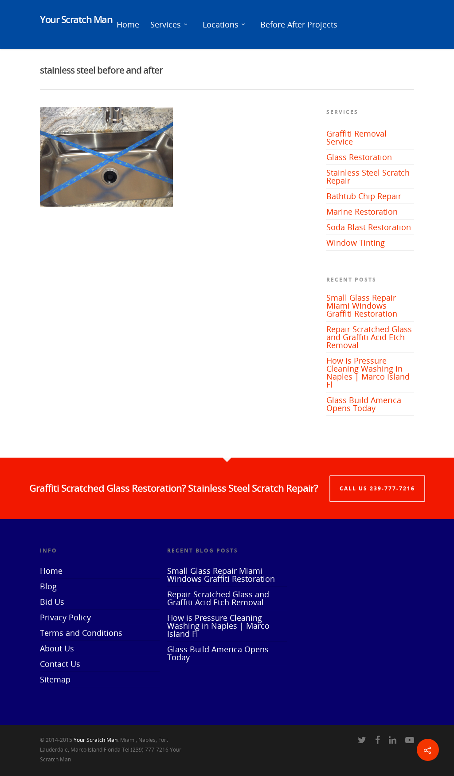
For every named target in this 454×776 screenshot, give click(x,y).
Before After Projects (298, 24)
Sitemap (55, 679)
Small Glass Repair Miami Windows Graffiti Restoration (361, 305)
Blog (48, 586)
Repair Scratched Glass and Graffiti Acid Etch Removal (369, 337)
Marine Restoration (362, 211)
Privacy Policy (65, 617)
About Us (57, 648)
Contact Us (60, 663)
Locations (221, 24)
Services (165, 24)
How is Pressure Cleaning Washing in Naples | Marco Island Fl (368, 372)
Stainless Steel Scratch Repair (368, 176)
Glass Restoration (359, 157)
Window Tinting (355, 242)
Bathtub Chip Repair (363, 196)
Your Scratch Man (76, 19)
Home (128, 24)
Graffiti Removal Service (356, 137)
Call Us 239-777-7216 (377, 488)
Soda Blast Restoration (368, 227)
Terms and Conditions (81, 632)
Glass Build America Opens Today (363, 404)
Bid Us (52, 601)
